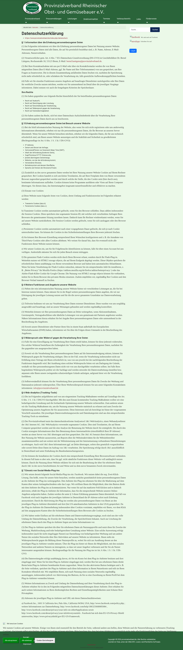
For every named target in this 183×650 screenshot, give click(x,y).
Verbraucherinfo (123, 19)
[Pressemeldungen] (46, 22)
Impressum (91, 645)
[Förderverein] (146, 22)
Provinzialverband (32, 19)
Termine (106, 19)
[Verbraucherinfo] (117, 22)
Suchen (155, 30)
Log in (133, 51)
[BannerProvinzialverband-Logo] (75, 8)
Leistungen (72, 19)
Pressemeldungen (53, 19)
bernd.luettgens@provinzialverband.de (84, 61)
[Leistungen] (68, 22)
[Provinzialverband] (25, 22)
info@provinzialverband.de (45, 388)
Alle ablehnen (27, 640)
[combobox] (139, 29)
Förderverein (151, 19)
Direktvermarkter (91, 19)
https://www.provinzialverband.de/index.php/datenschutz (46, 38)
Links (139, 19)
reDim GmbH (99, 647)
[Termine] (103, 22)
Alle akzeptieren (11, 640)
